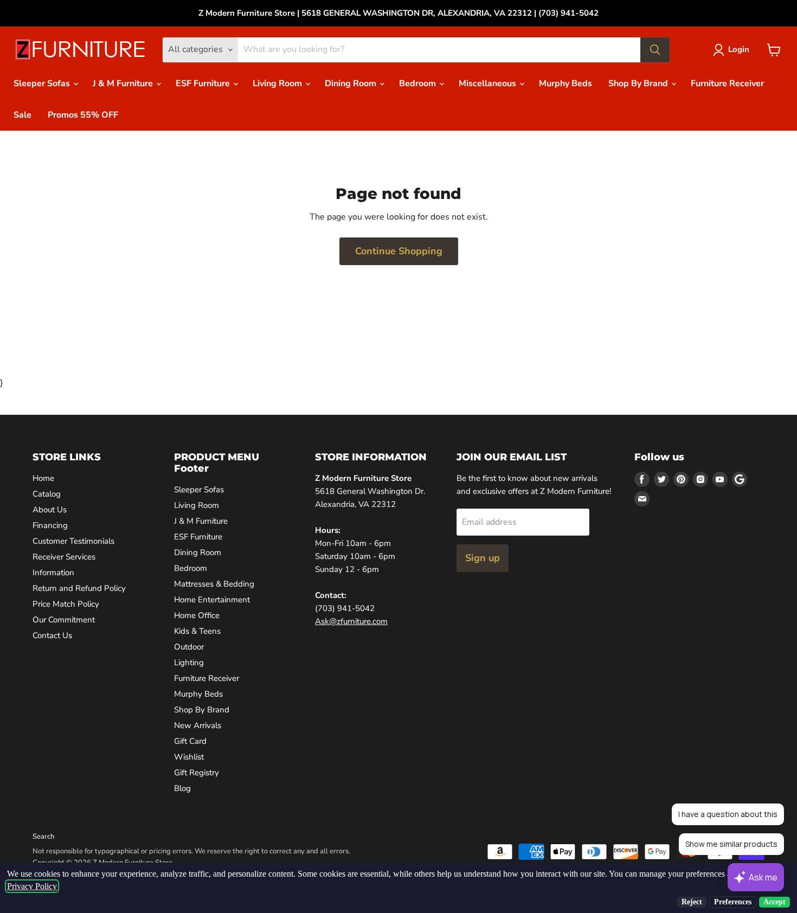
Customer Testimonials (73, 541)
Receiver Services (64, 556)
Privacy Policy (32, 886)
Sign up (482, 557)
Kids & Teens (197, 631)
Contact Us (52, 635)
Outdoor (189, 646)
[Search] (655, 49)
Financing (50, 525)
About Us (50, 509)
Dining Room (351, 83)
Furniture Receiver (727, 83)
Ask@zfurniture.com (351, 621)
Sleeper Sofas (43, 83)
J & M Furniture (124, 83)
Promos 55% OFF (83, 115)
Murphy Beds (565, 83)
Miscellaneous (488, 83)
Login (738, 49)
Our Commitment (64, 619)
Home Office (197, 615)
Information (53, 572)
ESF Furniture (204, 83)
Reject (692, 902)
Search (43, 836)
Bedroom (418, 83)
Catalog (47, 493)
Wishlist (189, 756)
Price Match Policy (66, 604)
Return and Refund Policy (79, 588)
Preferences (732, 902)
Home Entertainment (212, 599)
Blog (182, 788)
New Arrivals (197, 725)
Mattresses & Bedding (214, 583)
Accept (774, 902)
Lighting (189, 662)
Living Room (278, 83)
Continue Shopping (398, 251)
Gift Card (190, 741)
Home (43, 478)
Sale (22, 115)
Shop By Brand (639, 83)
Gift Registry (196, 772)
